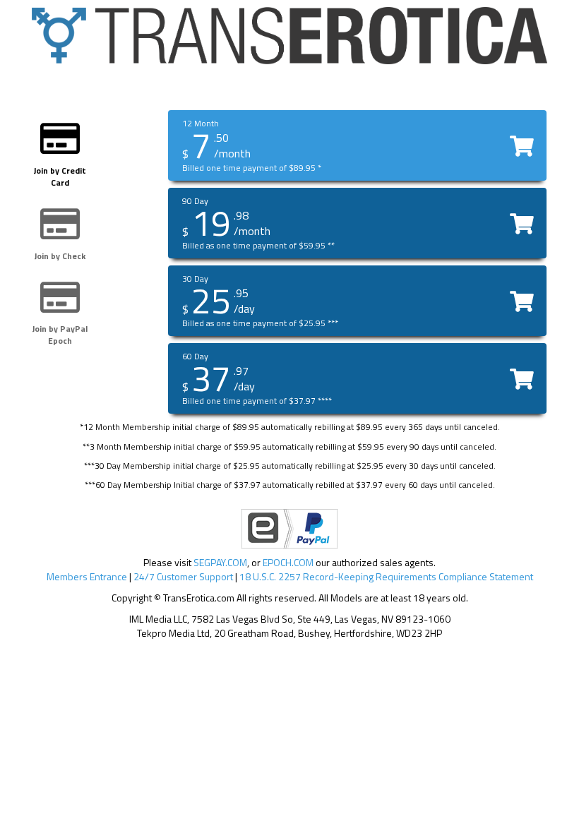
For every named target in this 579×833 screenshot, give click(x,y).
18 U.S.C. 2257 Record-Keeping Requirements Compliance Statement (386, 576)
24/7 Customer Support (183, 576)
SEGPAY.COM (220, 562)
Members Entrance (87, 576)
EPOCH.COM (288, 562)
